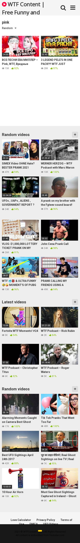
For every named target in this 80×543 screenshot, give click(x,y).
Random (7, 28)
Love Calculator (21, 519)
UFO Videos (50, 524)
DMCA (34, 524)
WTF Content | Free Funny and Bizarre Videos (23, 7)
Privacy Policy (46, 519)
